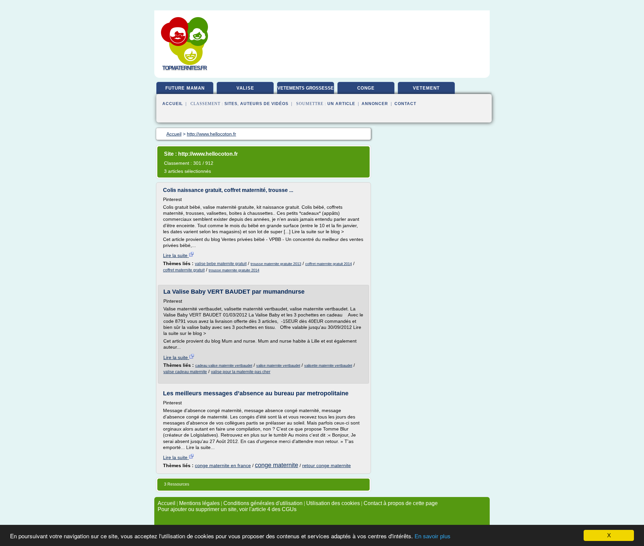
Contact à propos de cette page (401, 503)
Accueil (172, 103)
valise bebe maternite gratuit (221, 263)
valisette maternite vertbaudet (328, 365)
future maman (185, 88)
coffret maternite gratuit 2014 (328, 264)
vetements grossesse (305, 88)
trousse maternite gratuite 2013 (276, 264)
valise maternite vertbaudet (278, 365)
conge (366, 88)
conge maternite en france (223, 465)
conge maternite (276, 465)
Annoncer (375, 103)
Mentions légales (199, 503)
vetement (426, 88)
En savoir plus (432, 536)
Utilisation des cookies (333, 503)
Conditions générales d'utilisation (263, 503)
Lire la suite (176, 255)
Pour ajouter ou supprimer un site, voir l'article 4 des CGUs (227, 509)
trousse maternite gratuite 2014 (234, 270)
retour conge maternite (326, 465)
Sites (230, 103)
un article (341, 103)
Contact (405, 103)
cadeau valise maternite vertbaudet (223, 365)
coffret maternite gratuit (184, 270)
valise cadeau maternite (185, 371)
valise (245, 88)
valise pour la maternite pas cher (240, 371)
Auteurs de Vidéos (264, 103)
